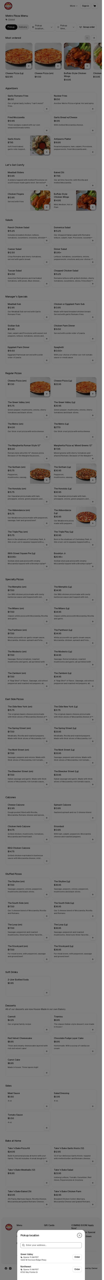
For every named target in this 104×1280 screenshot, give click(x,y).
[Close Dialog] (79, 1235)
